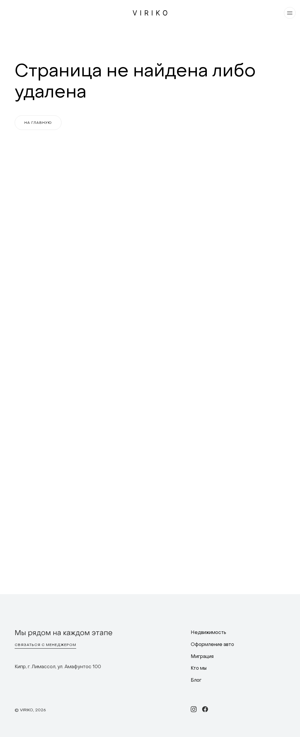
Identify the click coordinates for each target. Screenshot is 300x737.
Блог (196, 680)
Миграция (202, 656)
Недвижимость (208, 632)
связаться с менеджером (45, 645)
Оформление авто (212, 644)
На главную (38, 123)
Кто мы (199, 668)
